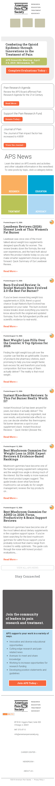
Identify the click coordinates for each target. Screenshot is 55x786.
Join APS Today (27, 683)
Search (40, 23)
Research (14, 191)
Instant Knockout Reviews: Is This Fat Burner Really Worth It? (26, 398)
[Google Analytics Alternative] (8, 715)
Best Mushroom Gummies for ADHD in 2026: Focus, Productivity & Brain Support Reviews (25, 516)
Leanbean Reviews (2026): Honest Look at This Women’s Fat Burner (26, 229)
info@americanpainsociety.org (26, 734)
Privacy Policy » (39, 780)
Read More (10, 103)
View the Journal (14, 145)
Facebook (19, 583)
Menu (15, 23)
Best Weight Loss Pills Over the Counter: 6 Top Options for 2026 (26, 343)
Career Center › (28, 752)
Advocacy (41, 211)
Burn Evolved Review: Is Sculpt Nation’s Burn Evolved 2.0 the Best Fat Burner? (25, 288)
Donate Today (12, 119)
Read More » (10, 271)
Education (40, 191)
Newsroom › (28, 761)
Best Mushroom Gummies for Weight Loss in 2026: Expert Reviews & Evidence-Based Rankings (25, 454)
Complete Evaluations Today (26, 70)
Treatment (14, 211)
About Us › (29, 771)
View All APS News (27, 567)
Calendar (35, 583)
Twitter (27, 583)
